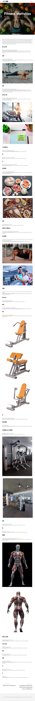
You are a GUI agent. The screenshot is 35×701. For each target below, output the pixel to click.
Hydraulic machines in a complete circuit (8, 314)
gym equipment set (19, 538)
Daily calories (4, 171)
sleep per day (7, 531)
